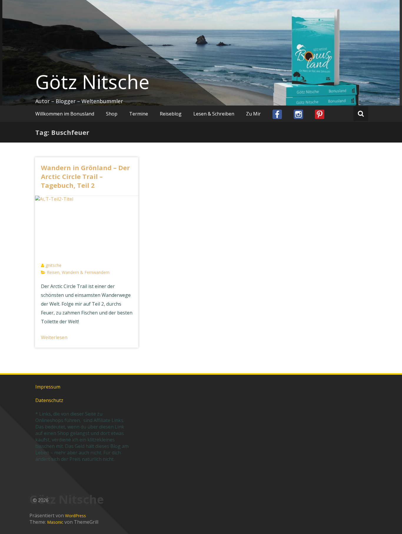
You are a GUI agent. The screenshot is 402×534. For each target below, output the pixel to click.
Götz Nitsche (92, 82)
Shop (111, 114)
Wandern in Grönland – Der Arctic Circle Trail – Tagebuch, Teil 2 (85, 176)
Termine (138, 114)
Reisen (53, 272)
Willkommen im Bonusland (64, 114)
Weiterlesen (54, 337)
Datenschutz (49, 400)
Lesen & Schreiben (213, 114)
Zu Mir (253, 114)
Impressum (47, 387)
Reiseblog (171, 114)
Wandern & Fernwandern (85, 272)
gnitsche (54, 265)
